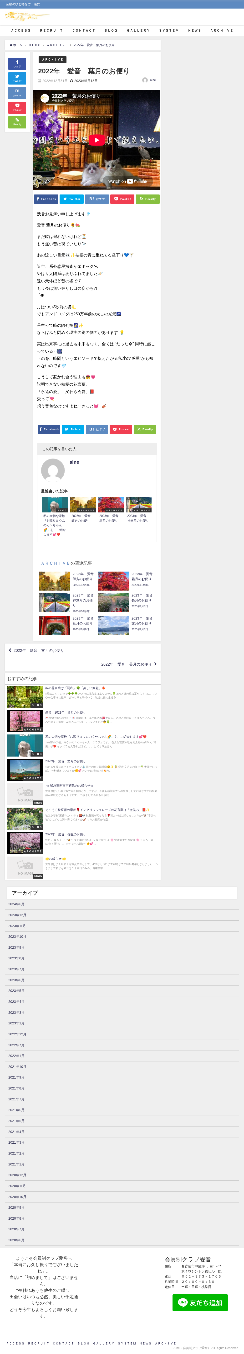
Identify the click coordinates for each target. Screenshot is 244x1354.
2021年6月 (16, 1110)
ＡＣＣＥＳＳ (21, 30)
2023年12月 (17, 915)
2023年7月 (16, 969)
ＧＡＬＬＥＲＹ (138, 30)
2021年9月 (16, 1077)
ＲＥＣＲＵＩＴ (51, 30)
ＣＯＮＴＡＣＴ (83, 30)
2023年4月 (16, 1001)
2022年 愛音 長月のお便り (126, 664)
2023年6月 (16, 980)
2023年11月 (17, 926)
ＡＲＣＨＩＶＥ (221, 30)
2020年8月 (16, 1218)
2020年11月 (17, 1186)
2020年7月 (16, 1229)
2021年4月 (16, 1131)
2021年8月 (16, 1088)
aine (153, 80)
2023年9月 (16, 947)
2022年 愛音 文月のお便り (39, 650)
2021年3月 (16, 1142)
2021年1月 (16, 1164)
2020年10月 (17, 1196)
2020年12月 (17, 1175)
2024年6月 (16, 904)
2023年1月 (16, 1023)
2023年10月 (17, 936)
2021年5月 (16, 1120)
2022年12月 (17, 1034)
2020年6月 (16, 1240)
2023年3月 (16, 1012)
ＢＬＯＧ (110, 30)
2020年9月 (16, 1207)
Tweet (17, 81)
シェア (17, 66)
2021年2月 (16, 1153)
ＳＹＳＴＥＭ (169, 30)
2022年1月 (16, 1055)
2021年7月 (16, 1099)
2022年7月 (16, 1045)
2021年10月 (17, 1066)
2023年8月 (16, 958)
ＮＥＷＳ (194, 30)
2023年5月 (16, 990)
